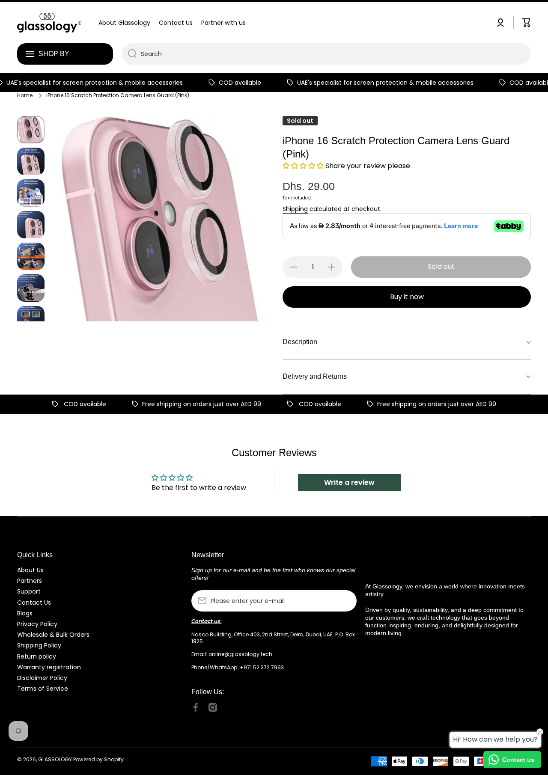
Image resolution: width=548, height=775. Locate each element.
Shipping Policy (39, 645)
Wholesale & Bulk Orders (53, 634)
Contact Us (34, 602)
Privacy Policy (37, 624)
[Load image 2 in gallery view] (31, 161)
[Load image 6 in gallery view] (31, 288)
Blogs (25, 613)
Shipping (295, 209)
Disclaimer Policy (42, 678)
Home (25, 95)
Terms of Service (42, 688)
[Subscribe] (346, 601)
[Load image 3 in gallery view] (31, 193)
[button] (304, 166)
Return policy (36, 656)
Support (29, 591)
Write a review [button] (349, 482)
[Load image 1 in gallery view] (31, 129)
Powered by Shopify (98, 759)
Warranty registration (49, 667)
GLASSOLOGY (55, 759)
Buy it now (407, 297)
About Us (30, 570)
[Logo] (49, 23)
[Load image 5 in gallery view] (31, 256)
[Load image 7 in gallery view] (31, 319)
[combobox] (326, 54)
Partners (29, 580)
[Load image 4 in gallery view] (31, 224)
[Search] (129, 54)
